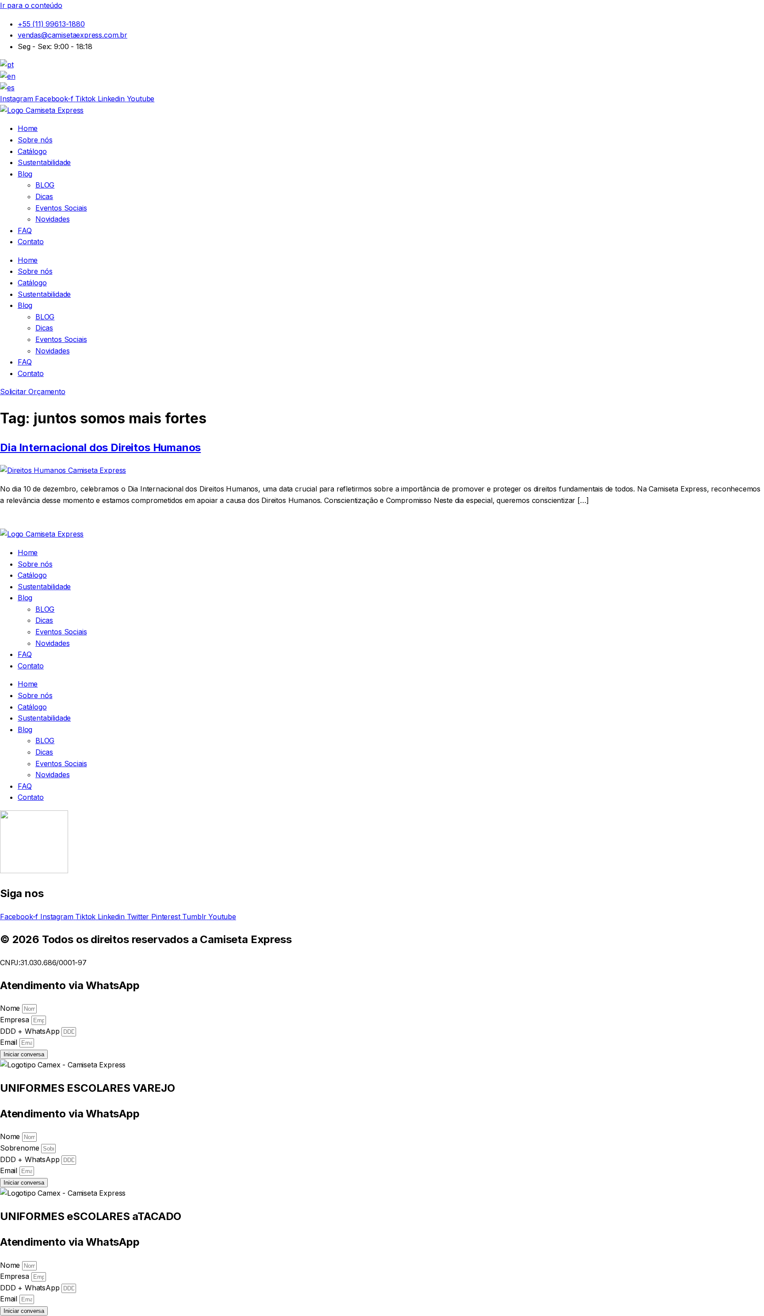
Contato (31, 241)
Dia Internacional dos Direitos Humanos (100, 447)
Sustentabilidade (44, 162)
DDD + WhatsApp (30, 1031)
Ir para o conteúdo (31, 5)
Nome (11, 1008)
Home (28, 128)
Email (9, 1042)
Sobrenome (20, 1147)
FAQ (24, 230)
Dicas (44, 196)
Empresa (15, 1019)
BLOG (44, 184)
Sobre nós (35, 139)
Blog (25, 173)
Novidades (52, 219)
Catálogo (32, 151)
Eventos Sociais (61, 207)
